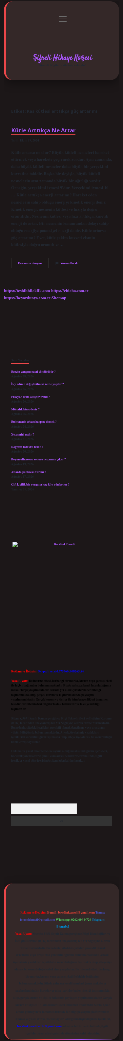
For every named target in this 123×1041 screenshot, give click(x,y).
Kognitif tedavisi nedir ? (27, 446)
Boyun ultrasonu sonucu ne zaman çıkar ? (38, 459)
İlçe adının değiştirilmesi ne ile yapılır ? (37, 384)
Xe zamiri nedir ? (22, 434)
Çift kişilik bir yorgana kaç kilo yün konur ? (40, 484)
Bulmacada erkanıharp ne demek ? (34, 421)
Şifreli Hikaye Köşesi (62, 58)
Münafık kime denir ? (25, 409)
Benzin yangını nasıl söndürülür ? (33, 371)
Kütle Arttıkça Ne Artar (43, 130)
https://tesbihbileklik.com (27, 290)
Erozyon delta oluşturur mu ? (30, 396)
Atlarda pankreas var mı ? (28, 472)
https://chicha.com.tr (70, 290)
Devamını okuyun (33, 264)
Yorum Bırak (69, 263)
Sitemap (58, 298)
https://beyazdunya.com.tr (27, 298)
